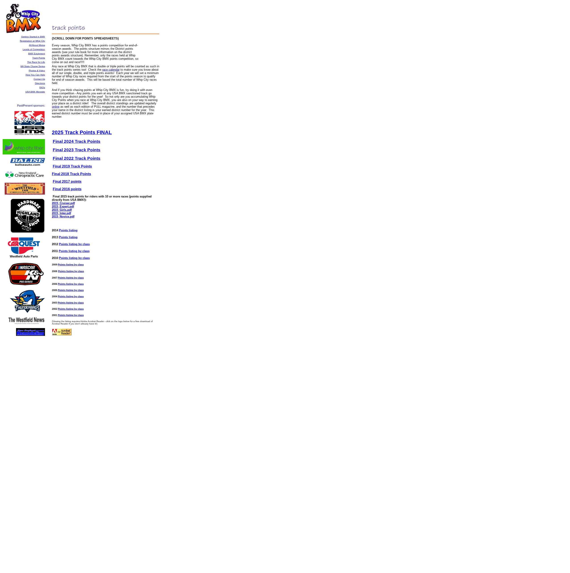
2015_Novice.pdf (63, 216)
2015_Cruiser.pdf (63, 203)
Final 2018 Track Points (71, 174)
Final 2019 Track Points (72, 166)
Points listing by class (74, 244)
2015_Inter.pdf (61, 213)
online (55, 106)
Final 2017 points (67, 181)
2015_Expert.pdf (63, 206)
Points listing (68, 230)
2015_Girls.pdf (62, 210)
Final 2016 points (67, 189)
